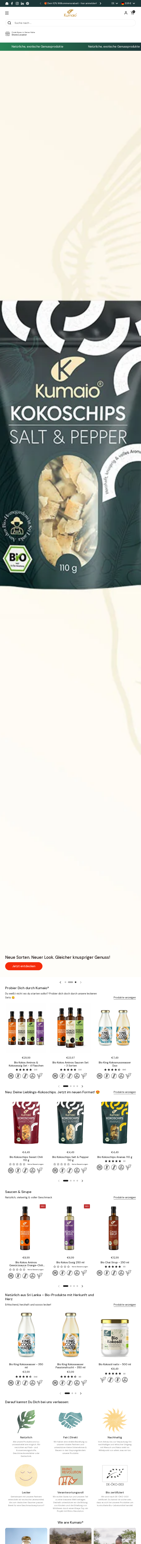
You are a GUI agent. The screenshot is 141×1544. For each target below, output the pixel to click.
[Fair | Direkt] (70, 1420)
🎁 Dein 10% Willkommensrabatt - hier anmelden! (70, 3)
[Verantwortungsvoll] (70, 1475)
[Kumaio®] (70, 13)
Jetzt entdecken (19, 967)
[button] (132, 13)
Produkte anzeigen (125, 997)
